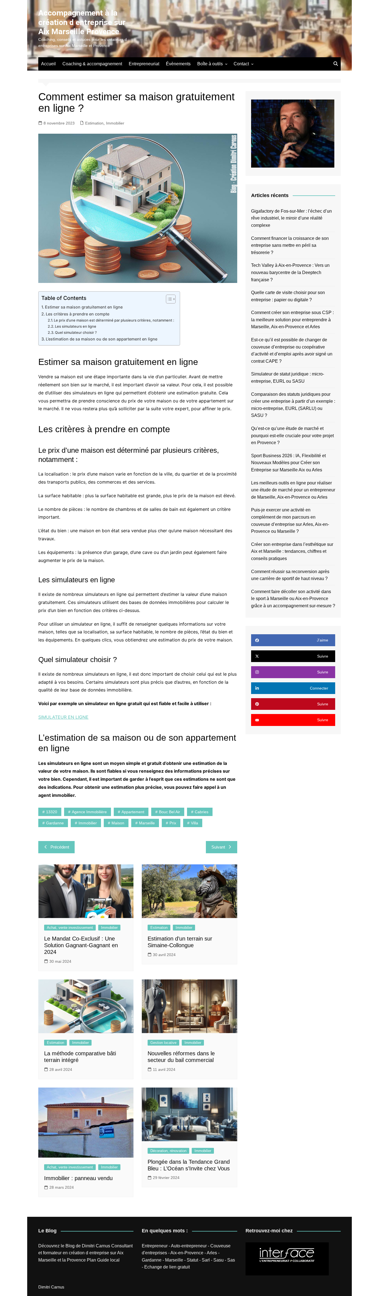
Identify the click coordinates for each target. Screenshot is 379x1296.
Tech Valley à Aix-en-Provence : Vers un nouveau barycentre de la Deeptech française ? (290, 272)
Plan (91, 1260)
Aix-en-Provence (186, 1252)
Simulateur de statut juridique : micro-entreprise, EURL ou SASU (287, 378)
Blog (70, 1245)
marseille (147, 823)
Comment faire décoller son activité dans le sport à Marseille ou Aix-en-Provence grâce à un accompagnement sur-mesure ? (293, 598)
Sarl (206, 1260)
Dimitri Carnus (96, 1245)
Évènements (178, 63)
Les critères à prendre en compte (77, 314)
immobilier (88, 823)
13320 (51, 812)
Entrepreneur (155, 1245)
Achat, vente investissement (70, 928)
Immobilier (115, 123)
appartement (133, 812)
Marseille (174, 1260)
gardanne (55, 823)
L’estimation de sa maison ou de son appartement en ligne (101, 339)
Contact (241, 63)
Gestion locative (163, 1043)
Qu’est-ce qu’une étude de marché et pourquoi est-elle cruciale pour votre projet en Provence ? (292, 435)
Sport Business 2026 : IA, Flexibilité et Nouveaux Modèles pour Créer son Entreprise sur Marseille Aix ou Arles (288, 462)
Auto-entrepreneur (189, 1245)
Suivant (218, 847)
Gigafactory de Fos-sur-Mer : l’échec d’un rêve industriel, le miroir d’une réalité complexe (291, 218)
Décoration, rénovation (168, 1151)
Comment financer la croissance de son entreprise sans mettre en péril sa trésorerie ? (290, 245)
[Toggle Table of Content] (168, 299)
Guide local (108, 1260)
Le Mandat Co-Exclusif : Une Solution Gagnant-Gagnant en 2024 (81, 945)
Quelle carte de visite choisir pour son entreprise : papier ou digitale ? (288, 296)
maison (118, 823)
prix (173, 823)
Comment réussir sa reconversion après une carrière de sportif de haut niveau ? (290, 575)
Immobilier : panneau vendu (78, 1178)
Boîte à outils (210, 63)
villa (194, 823)
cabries (201, 812)
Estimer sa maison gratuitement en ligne (84, 307)
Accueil (48, 63)
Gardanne (151, 1260)
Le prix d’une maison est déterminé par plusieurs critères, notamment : (114, 320)
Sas (231, 1260)
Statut (192, 1260)
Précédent (59, 847)
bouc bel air (169, 812)
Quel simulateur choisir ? (76, 332)
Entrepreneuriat (144, 63)
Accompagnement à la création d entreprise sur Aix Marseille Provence (81, 22)
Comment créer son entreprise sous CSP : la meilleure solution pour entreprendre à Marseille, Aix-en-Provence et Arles (292, 319)
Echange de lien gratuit (167, 1267)
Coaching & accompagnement (92, 63)
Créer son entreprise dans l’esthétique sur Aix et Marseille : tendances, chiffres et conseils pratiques (292, 551)
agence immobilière (89, 812)
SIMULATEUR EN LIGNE (63, 717)
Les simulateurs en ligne (75, 326)
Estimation (94, 123)
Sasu (218, 1260)
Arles (212, 1252)
